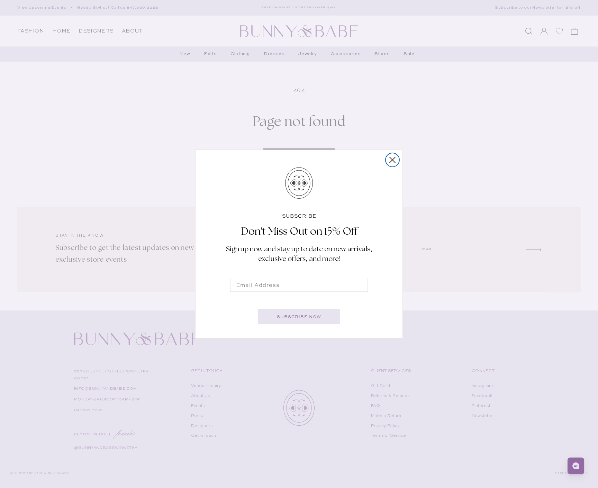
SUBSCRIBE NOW (299, 316)
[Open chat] (576, 466)
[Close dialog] (392, 160)
